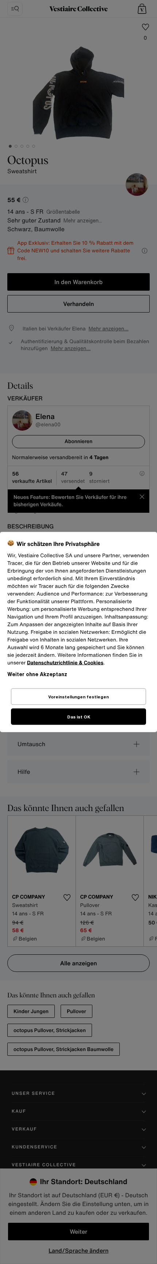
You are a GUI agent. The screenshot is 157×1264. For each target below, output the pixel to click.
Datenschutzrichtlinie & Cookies (65, 663)
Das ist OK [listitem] (78, 717)
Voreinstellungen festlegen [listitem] (78, 697)
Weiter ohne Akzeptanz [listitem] (37, 674)
